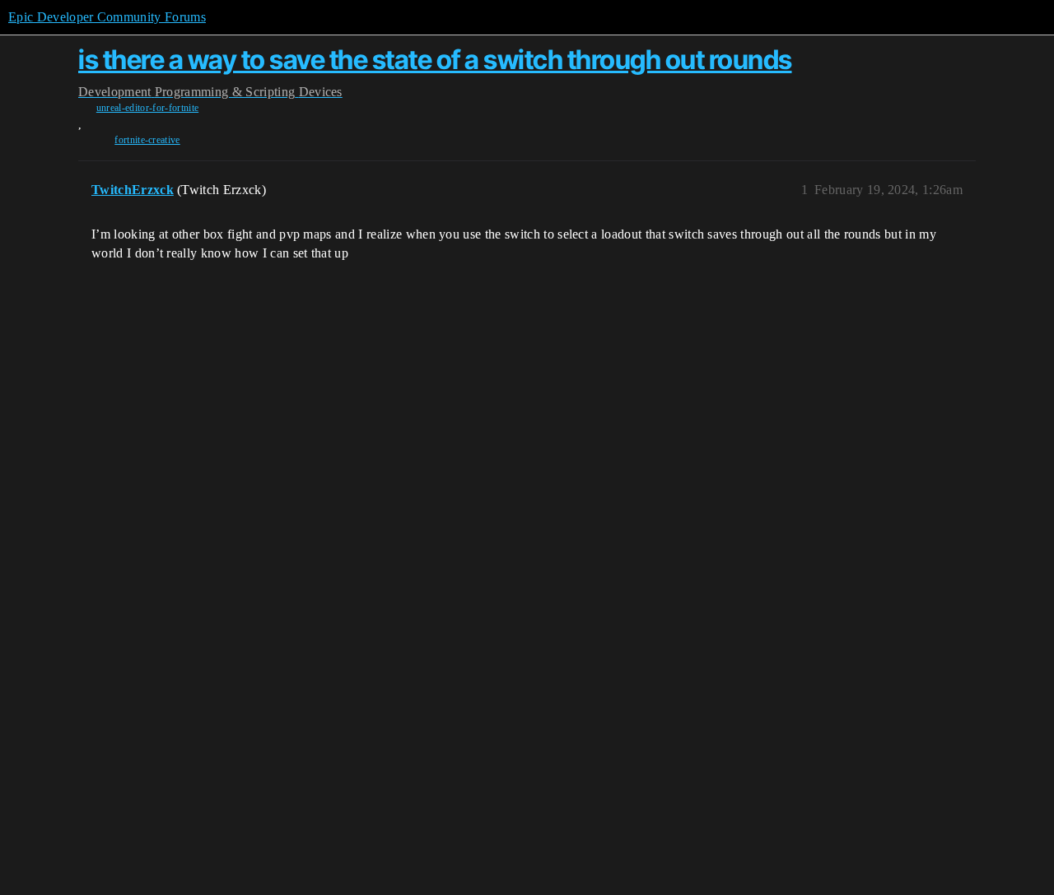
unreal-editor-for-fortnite (147, 108)
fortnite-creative (147, 140)
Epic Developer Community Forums (107, 17)
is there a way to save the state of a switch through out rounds (435, 60)
